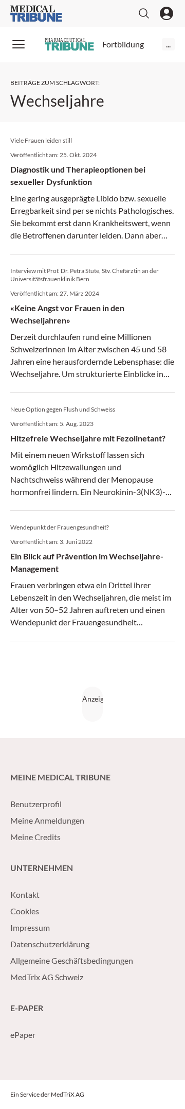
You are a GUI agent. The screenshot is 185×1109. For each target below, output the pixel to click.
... (168, 44)
